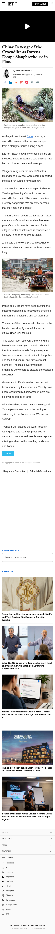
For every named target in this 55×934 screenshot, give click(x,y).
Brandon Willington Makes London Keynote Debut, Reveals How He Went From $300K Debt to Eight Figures (27, 816)
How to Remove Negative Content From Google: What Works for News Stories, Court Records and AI (26, 714)
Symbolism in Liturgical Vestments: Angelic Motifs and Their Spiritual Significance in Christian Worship (27, 617)
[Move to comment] (37, 82)
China (30, 136)
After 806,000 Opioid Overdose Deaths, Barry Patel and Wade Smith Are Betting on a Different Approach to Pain (27, 666)
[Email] (32, 82)
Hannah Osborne (24, 70)
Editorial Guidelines (40, 471)
